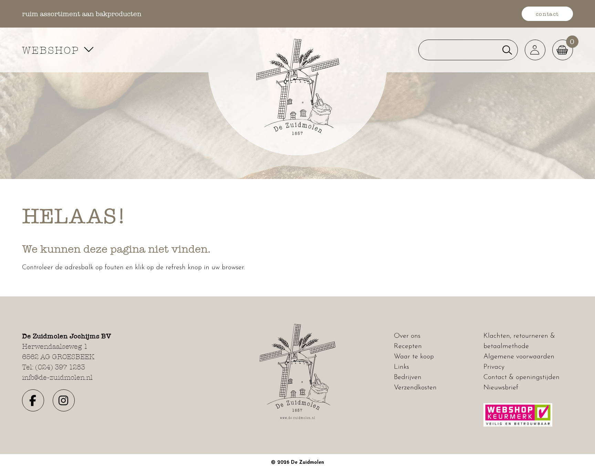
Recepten (408, 346)
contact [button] (547, 14)
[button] (535, 50)
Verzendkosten (415, 387)
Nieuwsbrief (500, 387)
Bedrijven (407, 377)
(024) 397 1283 (60, 367)
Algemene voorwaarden (518, 356)
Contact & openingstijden (521, 377)
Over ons (407, 336)
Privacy (493, 367)
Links (401, 367)
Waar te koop (414, 356)
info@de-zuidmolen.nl (57, 377)
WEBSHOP (52, 50)
